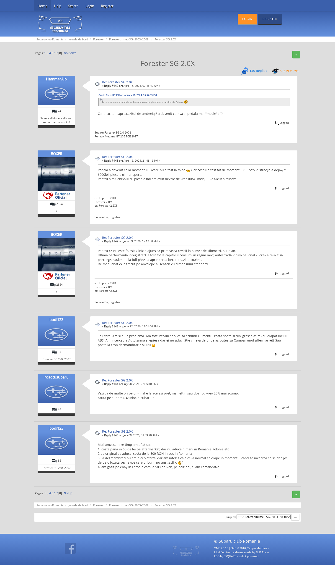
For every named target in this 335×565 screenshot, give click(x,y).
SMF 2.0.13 (221, 548)
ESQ (216, 556)
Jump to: (231, 517)
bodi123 (56, 319)
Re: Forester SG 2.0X (117, 82)
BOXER (56, 153)
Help (57, 5)
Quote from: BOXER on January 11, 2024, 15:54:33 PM (127, 95)
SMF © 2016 (238, 548)
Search (73, 5)
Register (107, 5)
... (47, 53)
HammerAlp (56, 78)
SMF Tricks (262, 552)
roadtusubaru (56, 377)
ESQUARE (230, 556)
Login (89, 5)
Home (42, 5)
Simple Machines (258, 548)
